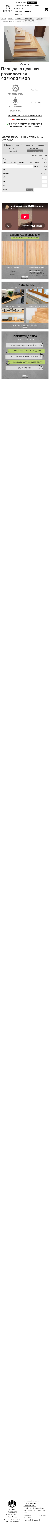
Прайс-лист (37, 8)
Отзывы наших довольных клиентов (25, 110)
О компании (19, 3)
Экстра (44, 155)
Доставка (25, 6)
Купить (42, 194)
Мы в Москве (12, 1517)
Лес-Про (34, 85)
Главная (3, 18)
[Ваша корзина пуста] (46, 6)
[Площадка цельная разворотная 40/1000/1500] (25, 42)
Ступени (39, 18)
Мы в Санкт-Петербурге (12, 1519)
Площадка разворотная (37, 151)
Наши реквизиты (12, 1514)
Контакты (34, 6)
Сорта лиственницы (22, 8)
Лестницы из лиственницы (24, 18)
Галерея (17, 6)
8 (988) (30, 1503)
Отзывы (39, 3)
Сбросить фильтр (35, 146)
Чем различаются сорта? (26, 115)
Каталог (30, 3)
